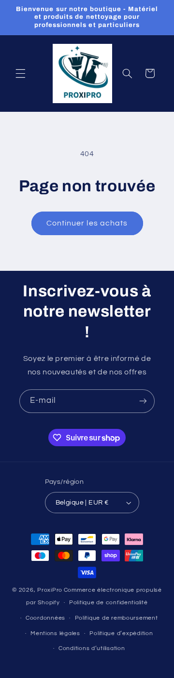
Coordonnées (45, 618)
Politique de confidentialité (108, 602)
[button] (20, 73)
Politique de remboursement (116, 618)
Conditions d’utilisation (91, 648)
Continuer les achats (87, 223)
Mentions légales (55, 633)
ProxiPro (49, 590)
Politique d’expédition (121, 633)
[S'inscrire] (143, 401)
